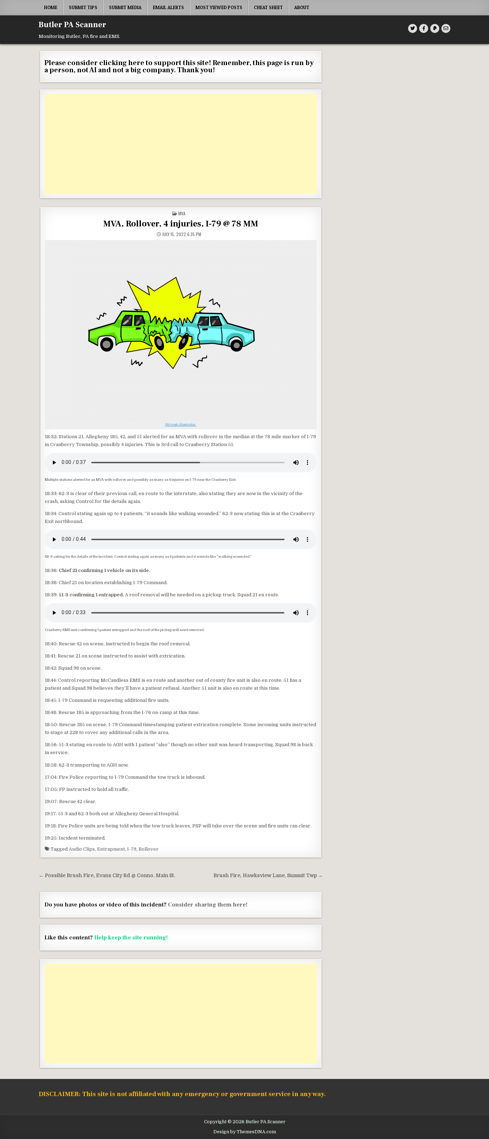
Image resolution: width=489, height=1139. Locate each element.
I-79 (131, 849)
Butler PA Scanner (72, 25)
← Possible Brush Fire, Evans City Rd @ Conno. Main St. (107, 875)
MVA (181, 213)
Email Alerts (168, 7)
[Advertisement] (180, 144)
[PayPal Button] (434, 28)
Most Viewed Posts (218, 7)
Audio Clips (82, 849)
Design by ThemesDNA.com (244, 1131)
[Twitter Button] (412, 28)
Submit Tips (83, 7)
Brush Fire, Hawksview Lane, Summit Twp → (268, 875)
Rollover (149, 849)
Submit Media (125, 7)
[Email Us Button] (445, 28)
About (301, 7)
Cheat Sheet (268, 7)
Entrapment (111, 849)
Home (50, 7)
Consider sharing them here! (208, 904)
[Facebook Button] (423, 28)
